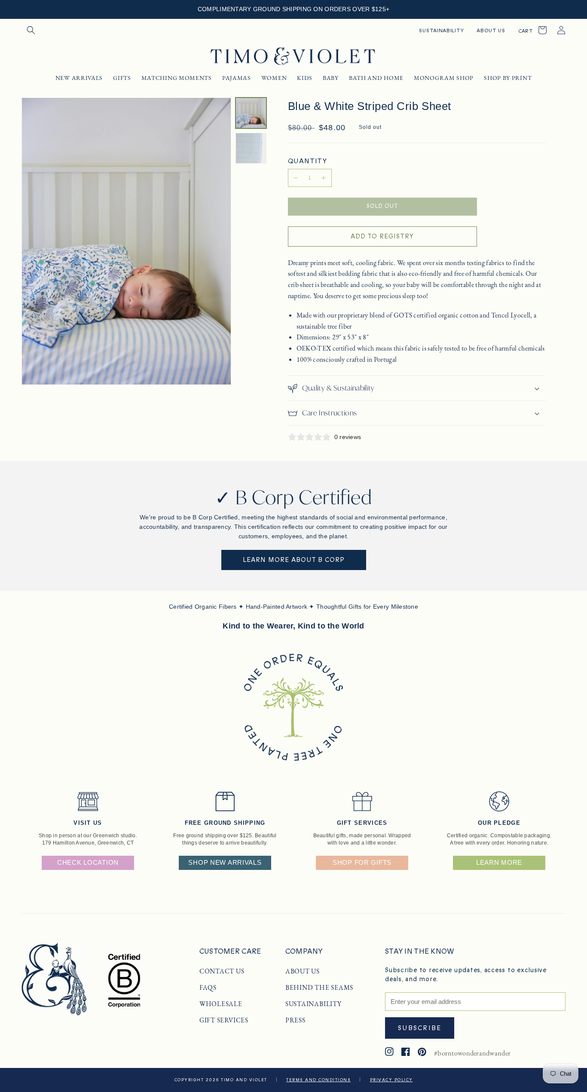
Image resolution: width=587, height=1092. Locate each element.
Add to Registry (382, 236)
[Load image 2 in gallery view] (250, 148)
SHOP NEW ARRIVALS (224, 862)
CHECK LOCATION (88, 862)
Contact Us (222, 971)
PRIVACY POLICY (391, 1080)
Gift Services (223, 1020)
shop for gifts (362, 862)
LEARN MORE (499, 862)
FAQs (208, 987)
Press (295, 1020)
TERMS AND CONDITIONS (318, 1080)
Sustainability (313, 1004)
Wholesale (220, 1004)
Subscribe (419, 1028)
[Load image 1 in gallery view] (250, 113)
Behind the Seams (319, 987)
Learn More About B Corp (294, 559)
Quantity (307, 161)
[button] (30, 30)
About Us (302, 971)
